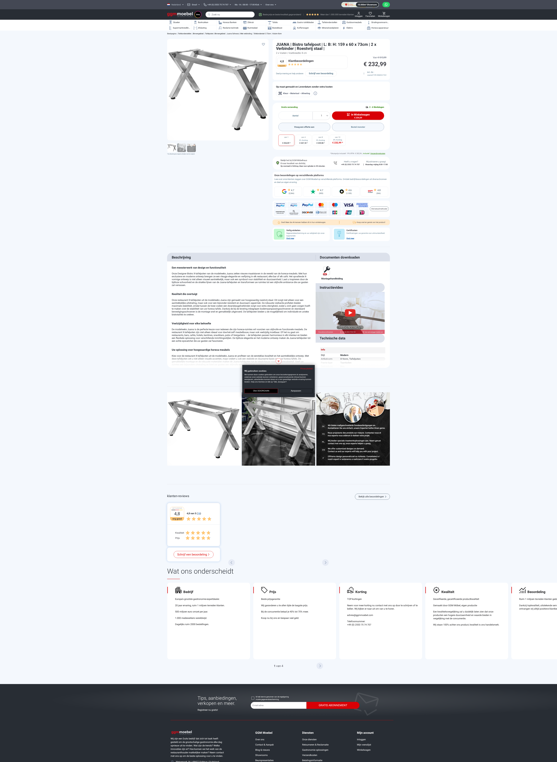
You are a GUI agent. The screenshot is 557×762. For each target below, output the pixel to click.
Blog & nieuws (262, 750)
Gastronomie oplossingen (315, 750)
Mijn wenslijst (364, 744)
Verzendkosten (309, 755)
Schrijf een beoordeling (321, 73)
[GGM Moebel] (180, 14)
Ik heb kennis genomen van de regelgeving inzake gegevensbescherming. (272, 698)
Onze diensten (309, 739)
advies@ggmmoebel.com (360, 615)
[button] (320, 666)
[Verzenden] (209, 14)
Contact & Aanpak (264, 744)
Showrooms (261, 755)
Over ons (259, 739)
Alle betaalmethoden (379, 209)
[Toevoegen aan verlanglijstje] (263, 44)
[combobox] (230, 14)
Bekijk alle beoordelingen (371, 496)
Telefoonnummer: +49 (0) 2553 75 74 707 (359, 623)
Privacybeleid (306, 369)
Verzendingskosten (377, 153)
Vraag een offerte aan (304, 127)
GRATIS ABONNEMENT (333, 705)
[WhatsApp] (386, 4)
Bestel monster (358, 127)
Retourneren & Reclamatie (315, 744)
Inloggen (361, 739)
